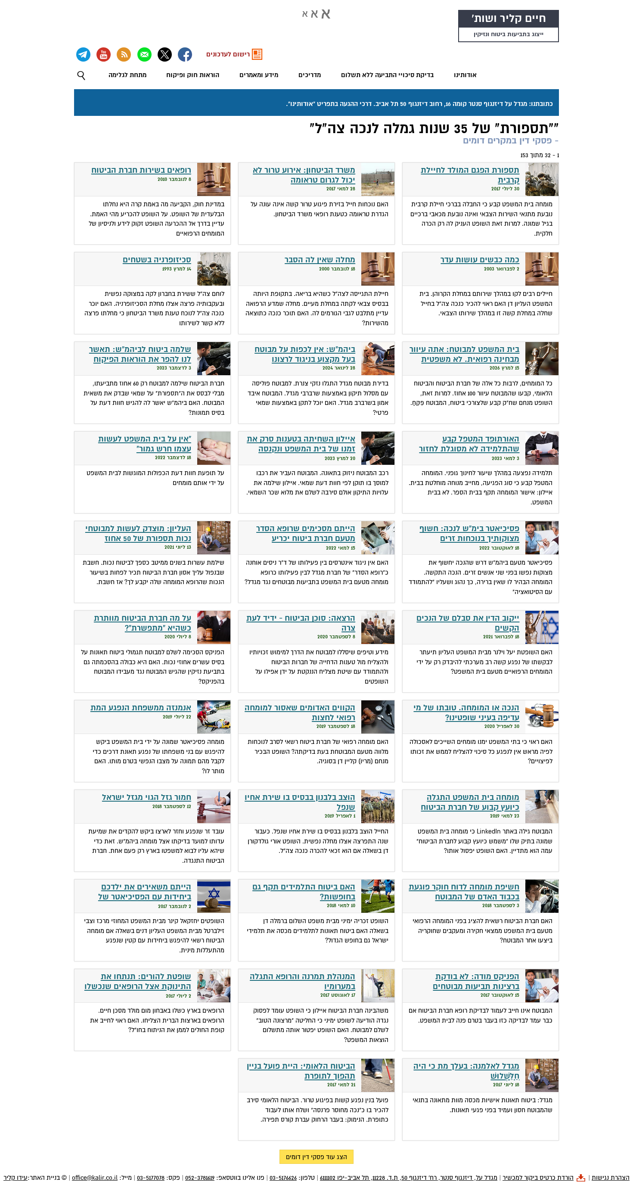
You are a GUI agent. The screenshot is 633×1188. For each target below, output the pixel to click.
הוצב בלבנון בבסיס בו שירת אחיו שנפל (300, 802)
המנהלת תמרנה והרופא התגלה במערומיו (302, 982)
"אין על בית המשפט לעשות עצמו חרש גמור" (144, 444)
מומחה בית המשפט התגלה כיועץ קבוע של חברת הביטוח (470, 802)
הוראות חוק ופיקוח (192, 75)
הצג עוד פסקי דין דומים (316, 1157)
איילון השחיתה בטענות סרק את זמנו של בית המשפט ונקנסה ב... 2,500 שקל (301, 448)
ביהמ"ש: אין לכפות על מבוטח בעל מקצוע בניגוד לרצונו (304, 354)
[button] (81, 75)
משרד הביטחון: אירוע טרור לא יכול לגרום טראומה (304, 175)
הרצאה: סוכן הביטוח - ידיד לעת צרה (300, 623)
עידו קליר (15, 1178)
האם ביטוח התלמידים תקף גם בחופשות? (303, 892)
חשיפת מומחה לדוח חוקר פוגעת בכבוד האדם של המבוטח (464, 892)
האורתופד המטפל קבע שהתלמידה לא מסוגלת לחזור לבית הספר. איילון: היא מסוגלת (465, 448)
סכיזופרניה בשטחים (157, 260)
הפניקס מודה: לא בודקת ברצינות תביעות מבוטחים (476, 982)
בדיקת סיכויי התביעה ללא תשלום (387, 75)
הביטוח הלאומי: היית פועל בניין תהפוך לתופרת (301, 1071)
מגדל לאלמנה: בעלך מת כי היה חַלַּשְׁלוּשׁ (466, 1071)
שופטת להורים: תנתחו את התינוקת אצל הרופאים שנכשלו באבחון (137, 986)
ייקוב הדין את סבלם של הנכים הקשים (467, 623)
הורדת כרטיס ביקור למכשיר (538, 1178)
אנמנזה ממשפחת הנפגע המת (140, 708)
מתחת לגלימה (127, 75)
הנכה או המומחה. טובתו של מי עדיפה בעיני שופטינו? (466, 713)
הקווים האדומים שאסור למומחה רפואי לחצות (300, 713)
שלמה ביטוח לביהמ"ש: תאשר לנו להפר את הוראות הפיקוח (140, 354)
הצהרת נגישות (611, 1178)
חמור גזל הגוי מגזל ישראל (146, 797)
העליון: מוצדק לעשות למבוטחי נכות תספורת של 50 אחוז (138, 534)
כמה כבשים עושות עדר (480, 260)
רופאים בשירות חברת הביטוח (141, 170)
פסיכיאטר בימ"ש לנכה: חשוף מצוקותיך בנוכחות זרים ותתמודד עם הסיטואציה (469, 538)
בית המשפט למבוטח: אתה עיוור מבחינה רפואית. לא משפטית (464, 354)
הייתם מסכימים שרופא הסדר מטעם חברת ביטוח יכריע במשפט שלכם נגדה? (305, 538)
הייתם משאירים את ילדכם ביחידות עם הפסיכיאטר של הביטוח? (144, 896)
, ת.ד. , (408, 1178)
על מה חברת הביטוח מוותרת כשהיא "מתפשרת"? (142, 623)
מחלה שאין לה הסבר (320, 260)
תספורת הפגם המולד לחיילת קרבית (470, 175)
